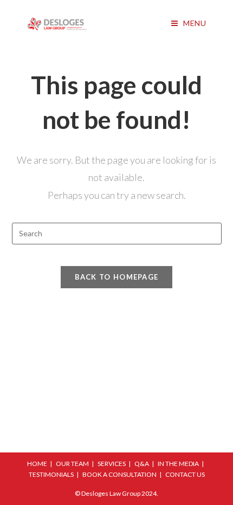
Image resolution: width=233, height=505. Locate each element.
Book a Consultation (119, 474)
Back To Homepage (117, 277)
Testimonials (51, 474)
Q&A (141, 463)
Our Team (72, 463)
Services (112, 463)
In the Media (178, 463)
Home (37, 463)
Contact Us (185, 474)
